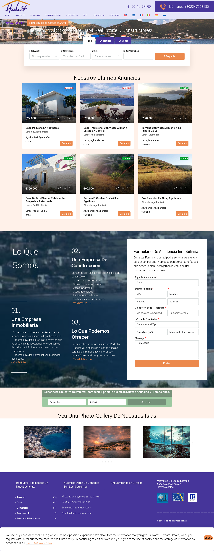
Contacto (115, 15)
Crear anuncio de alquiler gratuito (47, 23)
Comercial (22, 508)
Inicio (7, 15)
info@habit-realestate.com (78, 513)
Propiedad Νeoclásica (28, 518)
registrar (20, 23)
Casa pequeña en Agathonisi (42, 127)
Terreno (21, 497)
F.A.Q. (85, 15)
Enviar (166, 363)
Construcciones (53, 15)
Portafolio (72, 15)
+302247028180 (197, 6)
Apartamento (23, 513)
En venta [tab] (123, 40)
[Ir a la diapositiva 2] (102, 461)
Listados (97, 15)
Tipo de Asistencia (145, 277)
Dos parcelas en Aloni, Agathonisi (161, 198)
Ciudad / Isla (67, 51)
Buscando (34, 51)
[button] (21, 443)
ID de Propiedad (131, 51)
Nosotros (20, 15)
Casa (19, 502)
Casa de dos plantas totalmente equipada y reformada (45, 200)
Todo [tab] (89, 40)
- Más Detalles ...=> (21, 362)
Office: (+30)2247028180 (77, 502)
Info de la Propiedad (146, 319)
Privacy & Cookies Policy (39, 543)
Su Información (143, 288)
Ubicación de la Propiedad (149, 307)
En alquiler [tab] (105, 40)
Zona (94, 51)
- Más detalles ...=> (82, 359)
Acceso (9, 23)
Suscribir (146, 402)
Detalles (66, 143)
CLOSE (208, 537)
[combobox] (44, 56)
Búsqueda (169, 56)
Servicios (35, 15)
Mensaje (139, 338)
